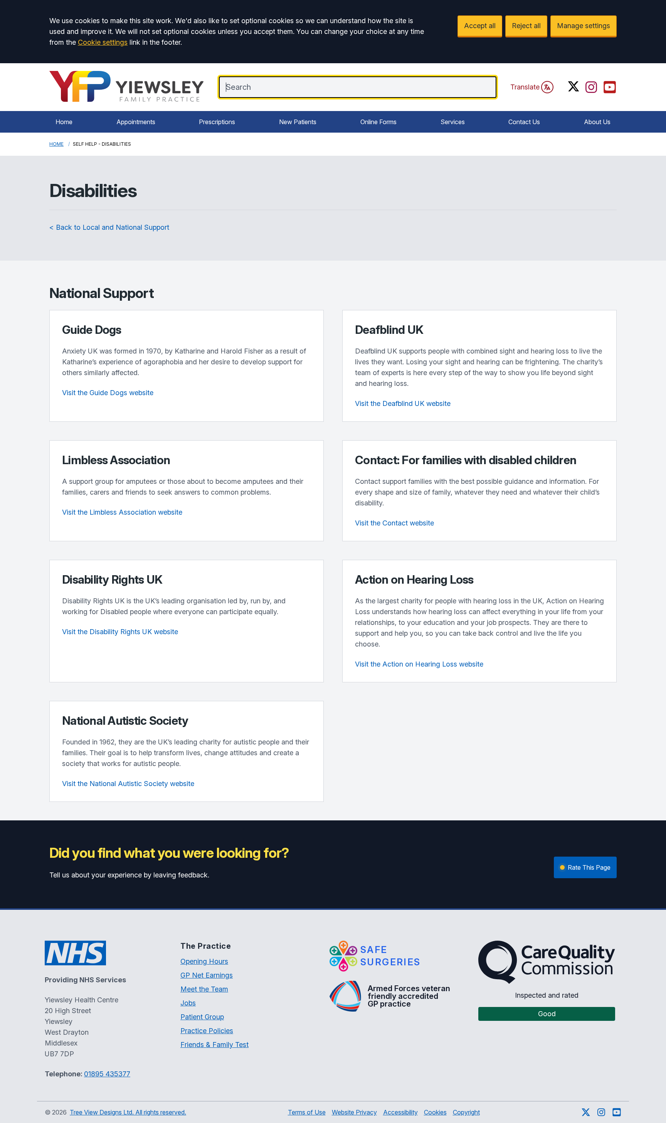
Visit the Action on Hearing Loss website (419, 664)
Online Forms (378, 122)
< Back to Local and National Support (109, 227)
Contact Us (524, 122)
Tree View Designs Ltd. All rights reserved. (128, 1112)
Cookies (435, 1112)
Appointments (135, 122)
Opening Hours (204, 961)
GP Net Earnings (206, 975)
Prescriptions (217, 122)
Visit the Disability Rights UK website (120, 632)
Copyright (466, 1112)
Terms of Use (307, 1112)
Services (453, 122)
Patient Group (202, 1017)
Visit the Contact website (394, 523)
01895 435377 (107, 1074)
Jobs (188, 1003)
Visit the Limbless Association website (122, 512)
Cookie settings (103, 42)
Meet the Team (204, 989)
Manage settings (583, 26)
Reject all (526, 26)
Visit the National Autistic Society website (128, 784)
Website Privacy (354, 1112)
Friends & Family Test (214, 1045)
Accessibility (400, 1112)
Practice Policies (206, 1031)
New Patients (297, 122)
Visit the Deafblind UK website (403, 403)
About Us (597, 122)
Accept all (480, 26)
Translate (525, 87)
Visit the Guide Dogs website (107, 393)
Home (64, 122)
